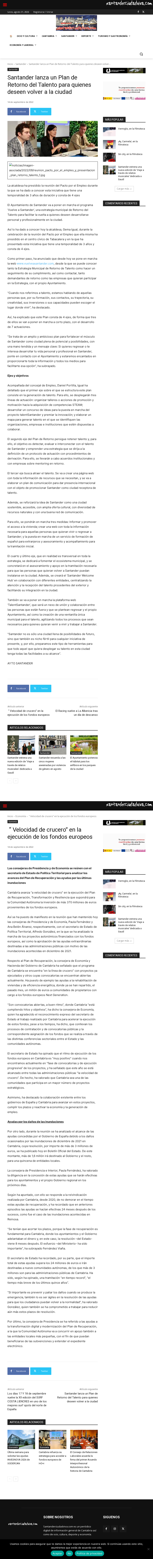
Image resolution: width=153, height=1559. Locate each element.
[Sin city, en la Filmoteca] (109, 157)
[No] (148, 1549)
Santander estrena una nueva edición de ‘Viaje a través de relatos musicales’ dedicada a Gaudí (20, 765)
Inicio (10, 64)
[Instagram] (114, 1529)
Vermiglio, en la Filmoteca (131, 128)
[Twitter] (143, 12)
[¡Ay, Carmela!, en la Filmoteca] (109, 144)
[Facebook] (138, 12)
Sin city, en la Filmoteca (130, 154)
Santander (20, 64)
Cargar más (123, 188)
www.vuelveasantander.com (35, 263)
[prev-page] (9, 780)
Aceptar (57, 1553)
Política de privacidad (89, 1553)
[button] (141, 54)
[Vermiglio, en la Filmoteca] (109, 131)
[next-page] (15, 780)
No (69, 1553)
